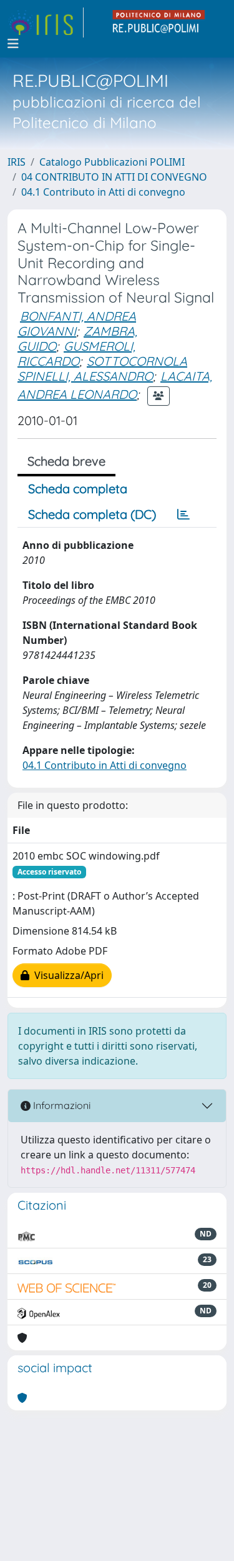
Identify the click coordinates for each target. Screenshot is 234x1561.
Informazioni (60, 1105)
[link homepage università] (159, 23)
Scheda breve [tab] (66, 461)
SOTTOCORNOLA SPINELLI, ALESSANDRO (102, 368)
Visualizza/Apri (66, 975)
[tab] (183, 514)
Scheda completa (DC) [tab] (92, 514)
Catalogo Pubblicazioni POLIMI (112, 162)
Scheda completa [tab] (77, 488)
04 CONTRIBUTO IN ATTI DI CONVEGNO (114, 177)
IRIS (16, 162)
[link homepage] (45, 23)
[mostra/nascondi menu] (13, 44)
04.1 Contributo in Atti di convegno (103, 192)
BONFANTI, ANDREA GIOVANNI (76, 323)
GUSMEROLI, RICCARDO (76, 353)
